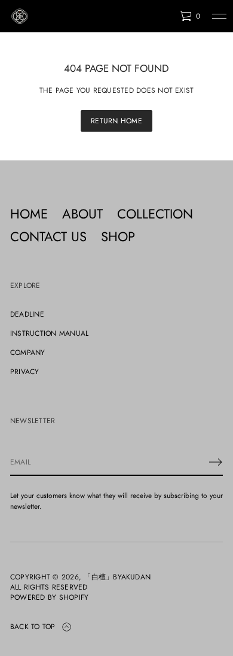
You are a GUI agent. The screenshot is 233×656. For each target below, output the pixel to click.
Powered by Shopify (49, 598)
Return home (116, 121)
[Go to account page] (166, 19)
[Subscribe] (216, 462)
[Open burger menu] (219, 16)
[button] (189, 16)
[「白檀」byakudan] (19, 16)
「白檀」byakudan (117, 577)
